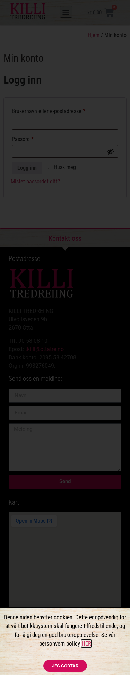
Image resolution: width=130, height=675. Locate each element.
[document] (65, 337)
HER (86, 643)
